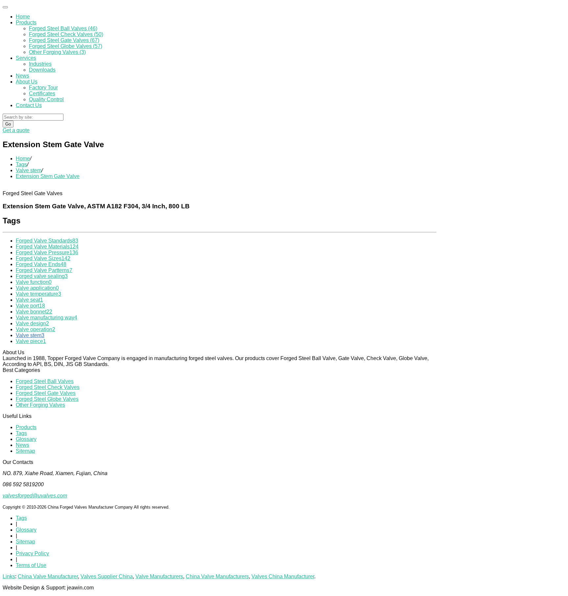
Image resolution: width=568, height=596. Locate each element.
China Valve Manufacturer (48, 576)
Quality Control (46, 99)
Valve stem (28, 170)
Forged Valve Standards (47, 240)
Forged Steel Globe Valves (47, 399)
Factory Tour (43, 87)
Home (23, 16)
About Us (26, 81)
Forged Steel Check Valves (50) (66, 34)
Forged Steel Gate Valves (46, 393)
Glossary (26, 439)
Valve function (34, 282)
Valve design (32, 323)
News (22, 76)
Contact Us (29, 105)
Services (26, 58)
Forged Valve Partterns (44, 270)
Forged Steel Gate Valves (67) (64, 40)
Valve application (37, 288)
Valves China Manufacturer (282, 576)
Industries (40, 64)
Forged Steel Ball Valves (45, 381)
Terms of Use (31, 565)
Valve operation (35, 329)
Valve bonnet (34, 311)
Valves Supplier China (107, 576)
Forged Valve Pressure (47, 252)
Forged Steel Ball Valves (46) (63, 28)
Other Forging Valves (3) (57, 52)
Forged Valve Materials (47, 246)
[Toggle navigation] (5, 7)
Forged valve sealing (42, 276)
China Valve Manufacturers (217, 576)
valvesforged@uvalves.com (35, 495)
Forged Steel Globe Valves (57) (65, 46)
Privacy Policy (32, 553)
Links (9, 576)
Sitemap (25, 451)
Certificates (42, 93)
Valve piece (31, 341)
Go (8, 124)
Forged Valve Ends (41, 264)
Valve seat (29, 300)
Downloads (42, 70)
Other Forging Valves (40, 405)
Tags (21, 164)
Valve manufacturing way (46, 317)
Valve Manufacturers (159, 576)
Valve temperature (38, 294)
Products (26, 22)
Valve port (30, 306)
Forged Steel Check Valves (48, 387)
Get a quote (16, 130)
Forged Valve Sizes (43, 258)
